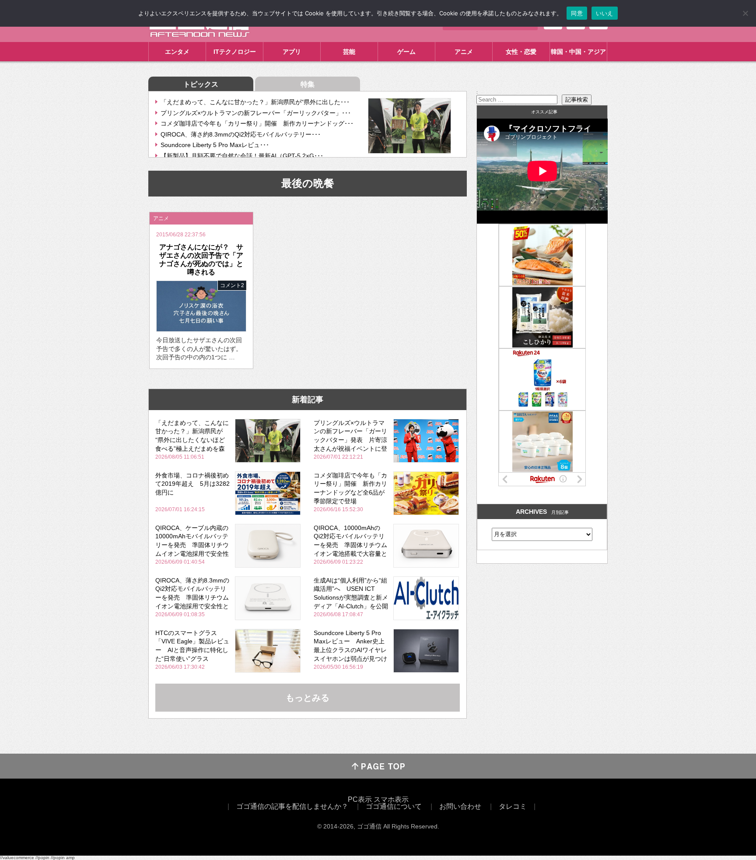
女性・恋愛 (521, 51)
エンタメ (177, 51)
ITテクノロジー (235, 51)
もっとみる (307, 697)
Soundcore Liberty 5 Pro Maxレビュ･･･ (215, 144)
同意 (577, 13)
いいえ (604, 13)
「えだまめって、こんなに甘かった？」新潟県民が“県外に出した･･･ (255, 101)
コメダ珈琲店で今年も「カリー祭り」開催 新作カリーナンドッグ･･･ (257, 123)
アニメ (464, 51)
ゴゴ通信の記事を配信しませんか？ (292, 806)
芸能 (349, 51)
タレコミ (513, 806)
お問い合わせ (460, 806)
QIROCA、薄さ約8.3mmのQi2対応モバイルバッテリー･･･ (241, 134)
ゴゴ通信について (394, 806)
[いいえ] (745, 13)
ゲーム (406, 51)
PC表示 (360, 799)
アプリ (292, 51)
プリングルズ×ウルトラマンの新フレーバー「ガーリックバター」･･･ (256, 112)
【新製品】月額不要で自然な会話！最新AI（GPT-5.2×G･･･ (242, 155)
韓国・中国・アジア (578, 51)
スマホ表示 (391, 799)
